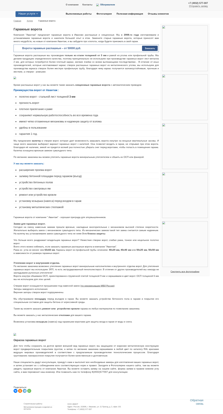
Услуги (30, 21)
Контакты (87, 4)
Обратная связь (196, 402)
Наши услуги (26, 13)
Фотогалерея (104, 13)
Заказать (150, 48)
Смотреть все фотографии (185, 271)
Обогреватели (107, 4)
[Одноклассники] (20, 391)
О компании (72, 4)
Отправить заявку (198, 6)
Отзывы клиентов (158, 13)
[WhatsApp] (29, 391)
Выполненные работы (79, 13)
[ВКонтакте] (15, 391)
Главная (17, 21)
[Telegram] (25, 391)
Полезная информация (130, 13)
